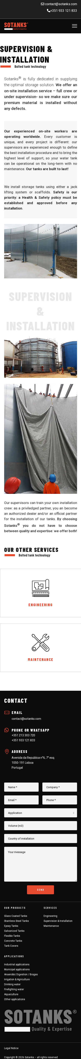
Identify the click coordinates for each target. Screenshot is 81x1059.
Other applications (14, 999)
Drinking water (12, 984)
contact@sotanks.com (60, 4)
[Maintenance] (40, 647)
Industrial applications (16, 964)
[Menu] (72, 26)
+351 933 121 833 (63, 11)
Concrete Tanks (13, 940)
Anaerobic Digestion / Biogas (21, 974)
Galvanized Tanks (14, 930)
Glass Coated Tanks (15, 916)
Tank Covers (11, 945)
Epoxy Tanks (11, 926)
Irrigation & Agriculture (17, 979)
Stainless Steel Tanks (16, 921)
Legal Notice (11, 1048)
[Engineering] (40, 593)
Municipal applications (17, 969)
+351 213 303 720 (23, 735)
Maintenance (51, 926)
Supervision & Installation (58, 921)
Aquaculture (11, 994)
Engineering (50, 916)
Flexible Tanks (12, 935)
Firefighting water (14, 989)
